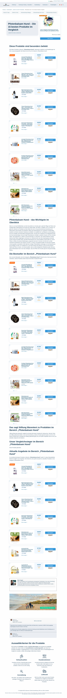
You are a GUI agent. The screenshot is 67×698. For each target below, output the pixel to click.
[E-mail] (11, 588)
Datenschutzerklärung (34, 690)
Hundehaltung (37, 4)
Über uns (40, 690)
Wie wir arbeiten (46, 690)
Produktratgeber (53, 4)
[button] (63, 4)
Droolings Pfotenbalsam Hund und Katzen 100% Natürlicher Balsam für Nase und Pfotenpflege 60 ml (27, 157)
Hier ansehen (50, 38)
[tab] (11, 83)
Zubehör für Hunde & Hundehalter (18, 9)
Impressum (27, 690)
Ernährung (14, 4)
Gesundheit (29, 4)
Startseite (4, 9)
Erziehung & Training (23, 4)
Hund (51, 581)
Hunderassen (45, 4)
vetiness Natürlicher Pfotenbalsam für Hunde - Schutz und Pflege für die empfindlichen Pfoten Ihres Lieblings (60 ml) (49, 30)
